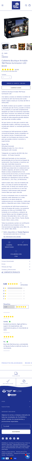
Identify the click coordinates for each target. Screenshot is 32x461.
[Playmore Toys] (16, 5)
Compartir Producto (12, 272)
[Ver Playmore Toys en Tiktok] (6, 438)
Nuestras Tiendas (6, 406)
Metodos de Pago (7, 267)
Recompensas (10, 455)
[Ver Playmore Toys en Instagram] (3, 438)
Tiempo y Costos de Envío (8, 451)
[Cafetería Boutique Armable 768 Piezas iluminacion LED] (5, 46)
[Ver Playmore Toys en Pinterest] (14, 438)
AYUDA (3, 401)
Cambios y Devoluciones (9, 269)
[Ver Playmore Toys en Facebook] (10, 438)
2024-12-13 (6, 338)
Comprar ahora (16, 87)
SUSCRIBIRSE (16, 431)
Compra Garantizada (8, 261)
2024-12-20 (6, 318)
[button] (26, 5)
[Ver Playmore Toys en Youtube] (18, 438)
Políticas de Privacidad (19, 453)
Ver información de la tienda (12, 236)
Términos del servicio (21, 451)
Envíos (3, 264)
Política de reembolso (7, 453)
